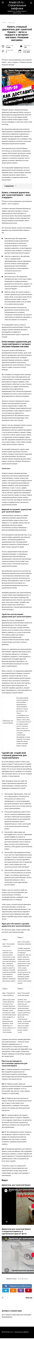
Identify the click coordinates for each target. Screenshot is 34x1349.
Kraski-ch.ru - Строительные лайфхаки (17, 5)
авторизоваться (7, 1317)
